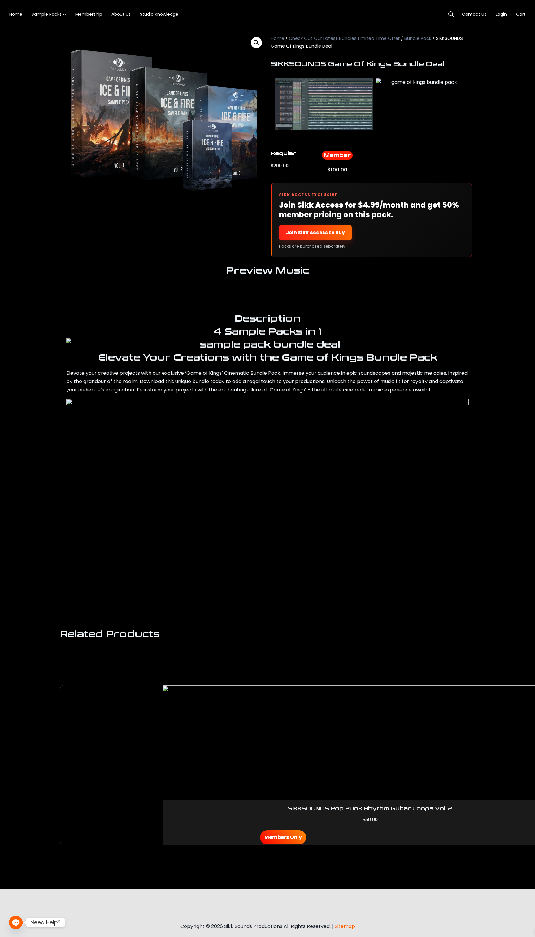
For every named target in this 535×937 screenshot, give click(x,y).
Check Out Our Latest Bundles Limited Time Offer (344, 38)
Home (15, 14)
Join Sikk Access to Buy (315, 232)
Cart (521, 14)
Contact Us (474, 14)
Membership (88, 14)
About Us (121, 14)
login (501, 14)
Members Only (283, 837)
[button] (256, 42)
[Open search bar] (451, 14)
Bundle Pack (417, 38)
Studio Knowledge (159, 14)
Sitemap (345, 926)
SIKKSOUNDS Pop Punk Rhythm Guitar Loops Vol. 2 (370, 808)
